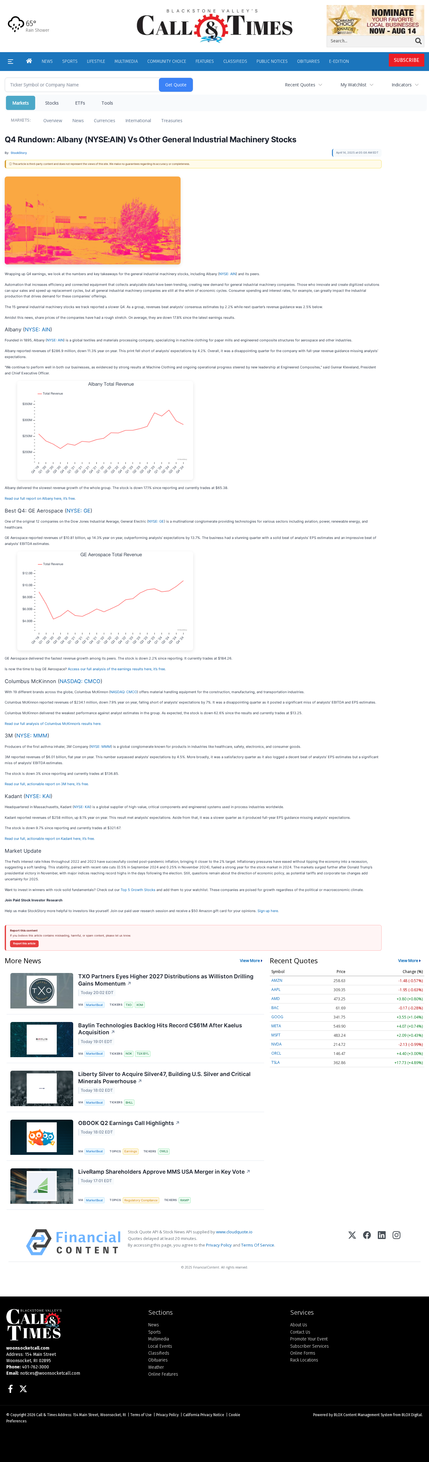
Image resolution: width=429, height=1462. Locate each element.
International (138, 120)
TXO (129, 1005)
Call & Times (46, 1415)
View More (250, 960)
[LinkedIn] (381, 1242)
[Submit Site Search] (418, 41)
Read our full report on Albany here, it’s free (40, 498)
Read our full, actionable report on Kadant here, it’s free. (50, 838)
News (78, 120)
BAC (275, 1007)
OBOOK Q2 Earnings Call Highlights (129, 1123)
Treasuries (171, 120)
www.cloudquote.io (234, 1232)
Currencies (104, 120)
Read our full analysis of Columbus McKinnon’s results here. (53, 723)
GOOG (277, 1016)
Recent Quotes (300, 85)
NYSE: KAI (38, 796)
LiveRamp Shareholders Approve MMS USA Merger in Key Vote (164, 1171)
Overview (52, 120)
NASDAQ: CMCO (80, 681)
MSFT (275, 1035)
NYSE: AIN (227, 274)
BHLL (129, 1102)
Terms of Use (141, 1415)
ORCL (276, 1053)
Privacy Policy (219, 1245)
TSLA (275, 1062)
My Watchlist (353, 85)
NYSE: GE (78, 511)
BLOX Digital (412, 1415)
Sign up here (268, 911)
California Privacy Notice (203, 1415)
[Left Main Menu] (10, 61)
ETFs (80, 103)
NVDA (276, 1044)
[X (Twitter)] (352, 1242)
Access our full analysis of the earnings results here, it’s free (116, 669)
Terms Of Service (257, 1245)
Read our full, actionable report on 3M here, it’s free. (47, 784)
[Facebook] (367, 1242)
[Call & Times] (72, 1324)
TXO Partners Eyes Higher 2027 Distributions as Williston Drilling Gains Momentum (165, 980)
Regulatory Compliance (141, 1200)
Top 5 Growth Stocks (138, 890)
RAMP (184, 1200)
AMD (275, 998)
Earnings (130, 1151)
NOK (129, 1053)
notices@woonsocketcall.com (50, 1373)
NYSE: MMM (31, 735)
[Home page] (214, 25)
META (276, 1026)
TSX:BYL (143, 1053)
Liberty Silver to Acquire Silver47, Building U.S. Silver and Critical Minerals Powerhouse (164, 1077)
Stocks (52, 103)
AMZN (276, 980)
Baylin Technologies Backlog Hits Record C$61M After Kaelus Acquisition (160, 1029)
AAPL (275, 989)
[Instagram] (396, 1242)
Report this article (24, 943)
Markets (20, 103)
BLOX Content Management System (363, 1415)
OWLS (164, 1151)
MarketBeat (94, 1005)
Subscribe (406, 60)
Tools (107, 103)
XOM (139, 1005)
